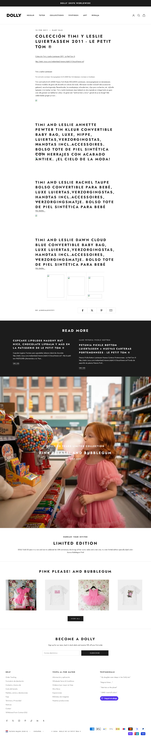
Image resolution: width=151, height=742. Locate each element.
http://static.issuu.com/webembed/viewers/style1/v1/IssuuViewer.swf (59, 61)
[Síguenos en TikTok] (31, 721)
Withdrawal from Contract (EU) (16, 712)
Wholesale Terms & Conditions (63, 681)
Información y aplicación (61, 677)
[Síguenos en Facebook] (7, 721)
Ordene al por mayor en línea (62, 685)
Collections (57, 15)
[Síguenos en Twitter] (13, 721)
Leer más (16, 363)
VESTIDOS (73, 15)
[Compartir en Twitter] (92, 310)
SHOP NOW (75, 459)
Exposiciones (57, 693)
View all (75, 618)
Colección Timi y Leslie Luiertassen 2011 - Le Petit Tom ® (55, 56)
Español (38, 731)
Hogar (30, 15)
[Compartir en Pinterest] (101, 310)
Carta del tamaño (12, 689)
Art (85, 15)
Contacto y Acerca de (13, 685)
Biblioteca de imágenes (60, 697)
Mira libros (56, 689)
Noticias (9, 704)
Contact (8, 708)
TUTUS (42, 15)
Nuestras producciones (60, 700)
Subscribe (95, 653)
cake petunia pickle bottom (95, 340)
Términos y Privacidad (13, 700)
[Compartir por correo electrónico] (111, 310)
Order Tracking (11, 677)
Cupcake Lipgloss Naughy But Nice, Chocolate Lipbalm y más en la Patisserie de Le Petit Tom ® (41, 344)
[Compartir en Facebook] (82, 310)
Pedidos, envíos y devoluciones (17, 693)
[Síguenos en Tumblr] (43, 721)
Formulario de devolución (15, 681)
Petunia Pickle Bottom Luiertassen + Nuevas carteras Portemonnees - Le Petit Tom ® (105, 348)
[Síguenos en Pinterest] (25, 721)
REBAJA (95, 15)
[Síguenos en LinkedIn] (37, 721)
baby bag (57, 30)
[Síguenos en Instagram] (19, 721)
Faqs (7, 697)
